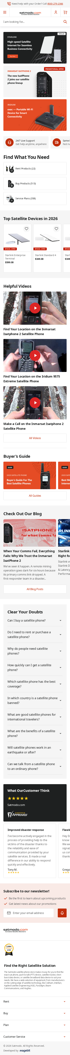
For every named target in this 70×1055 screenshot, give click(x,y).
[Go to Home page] (30, 13)
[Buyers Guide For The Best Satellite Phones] (29, 475)
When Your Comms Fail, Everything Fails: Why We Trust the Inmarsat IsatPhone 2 (29, 556)
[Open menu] (5, 12)
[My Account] (55, 12)
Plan (6, 1025)
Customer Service (14, 1037)
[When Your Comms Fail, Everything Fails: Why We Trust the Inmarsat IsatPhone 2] (29, 533)
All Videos (35, 438)
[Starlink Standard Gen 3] (35, 48)
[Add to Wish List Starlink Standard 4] (56, 228)
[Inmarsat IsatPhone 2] (35, 81)
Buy (5, 1013)
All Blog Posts (35, 589)
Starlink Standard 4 (45, 257)
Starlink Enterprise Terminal (15, 259)
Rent (6, 1001)
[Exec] (35, 115)
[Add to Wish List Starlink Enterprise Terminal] (26, 228)
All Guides (35, 496)
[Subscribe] (62, 913)
